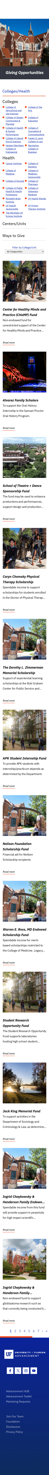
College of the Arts (35, 109)
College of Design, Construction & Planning (15, 120)
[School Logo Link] (23, 1354)
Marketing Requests (18, 1401)
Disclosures (13, 1426)
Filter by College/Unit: (24, 247)
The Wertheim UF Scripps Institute (14, 215)
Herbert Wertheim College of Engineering (15, 148)
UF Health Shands (37, 198)
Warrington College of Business (33, 148)
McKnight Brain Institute (13, 200)
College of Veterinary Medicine (33, 191)
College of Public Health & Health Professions (14, 191)
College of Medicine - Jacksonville (34, 173)
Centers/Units (14, 223)
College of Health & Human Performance (14, 131)
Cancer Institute (14, 163)
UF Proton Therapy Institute (36, 207)
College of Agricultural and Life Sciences (14, 110)
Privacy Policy (14, 1432)
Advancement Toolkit (19, 1396)
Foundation (13, 1421)
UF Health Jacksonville (12, 207)
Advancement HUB (17, 1391)
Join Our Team (15, 1416)
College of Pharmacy (33, 183)
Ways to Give (13, 235)
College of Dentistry (33, 165)
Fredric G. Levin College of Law (35, 140)
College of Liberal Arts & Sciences (14, 140)
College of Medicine (11, 172)
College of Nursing (15, 181)
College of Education (33, 119)
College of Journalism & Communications (36, 131)
